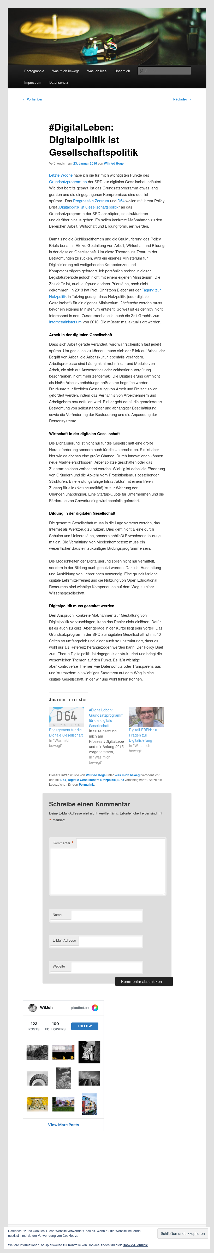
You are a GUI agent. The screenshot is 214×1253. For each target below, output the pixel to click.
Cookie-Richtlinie (135, 1245)
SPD (120, 779)
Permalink (86, 784)
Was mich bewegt (65, 70)
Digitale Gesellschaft (83, 779)
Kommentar (63, 843)
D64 (120, 200)
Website (59, 966)
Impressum (32, 82)
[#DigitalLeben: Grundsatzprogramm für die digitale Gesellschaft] (109, 736)
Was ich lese (96, 70)
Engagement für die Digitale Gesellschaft (66, 732)
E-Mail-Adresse (64, 940)
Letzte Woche (61, 175)
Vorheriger (33, 99)
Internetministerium (65, 321)
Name (57, 914)
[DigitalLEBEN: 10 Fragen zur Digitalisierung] (146, 717)
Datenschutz (58, 82)
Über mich (122, 70)
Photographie (34, 70)
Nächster (182, 99)
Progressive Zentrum (91, 200)
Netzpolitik (108, 779)
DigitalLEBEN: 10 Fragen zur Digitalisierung (143, 735)
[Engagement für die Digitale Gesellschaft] (66, 717)
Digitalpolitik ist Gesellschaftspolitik (88, 207)
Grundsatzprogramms (68, 181)
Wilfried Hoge (114, 163)
